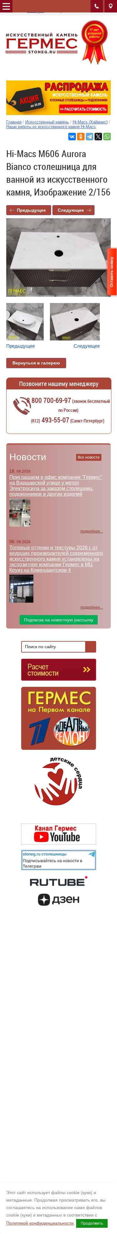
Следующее (71, 210)
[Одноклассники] (81, 136)
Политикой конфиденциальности (40, 1223)
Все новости (89, 457)
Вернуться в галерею (36, 362)
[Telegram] (89, 136)
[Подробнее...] (58, 721)
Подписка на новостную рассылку (58, 619)
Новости (27, 457)
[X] (98, 136)
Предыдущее (31, 210)
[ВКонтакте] (72, 136)
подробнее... (91, 531)
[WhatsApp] (107, 136)
